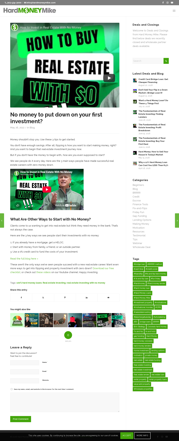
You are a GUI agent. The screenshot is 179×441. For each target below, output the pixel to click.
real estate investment (143, 370)
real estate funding (153, 360)
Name (45, 362)
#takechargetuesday (142, 317)
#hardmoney (139, 283)
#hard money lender (156, 283)
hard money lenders (142, 346)
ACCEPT (127, 435)
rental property (140, 379)
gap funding (139, 336)
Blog (32, 127)
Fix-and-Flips (140, 208)
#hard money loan (142, 288)
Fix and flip (138, 331)
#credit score (151, 269)
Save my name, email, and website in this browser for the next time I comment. (44, 389)
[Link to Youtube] (172, 3)
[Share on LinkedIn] (86, 298)
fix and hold (150, 331)
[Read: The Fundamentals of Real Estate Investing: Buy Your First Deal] (135, 139)
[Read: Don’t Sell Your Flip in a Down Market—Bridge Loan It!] (135, 91)
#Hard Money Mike (142, 298)
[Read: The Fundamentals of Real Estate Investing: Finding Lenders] (135, 112)
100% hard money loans (29, 283)
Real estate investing (54, 283)
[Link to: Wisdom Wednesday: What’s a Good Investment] (119, 320)
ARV (135, 322)
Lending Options (142, 220)
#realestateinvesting (142, 312)
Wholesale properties (143, 389)
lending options (158, 350)
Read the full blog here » (24, 258)
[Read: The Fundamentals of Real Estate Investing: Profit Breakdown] (135, 125)
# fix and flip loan (141, 279)
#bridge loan (139, 264)
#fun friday (155, 279)
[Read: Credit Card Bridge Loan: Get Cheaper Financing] (135, 80)
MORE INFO (142, 435)
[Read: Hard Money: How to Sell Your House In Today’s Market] (135, 153)
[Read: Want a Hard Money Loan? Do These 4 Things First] (135, 101)
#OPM (158, 307)
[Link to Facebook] (163, 3)
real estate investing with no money (86, 283)
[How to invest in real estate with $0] (64, 65)
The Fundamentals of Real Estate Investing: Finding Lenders (152, 114)
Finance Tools (140, 204)
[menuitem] (14, 2)
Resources (138, 231)
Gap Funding (140, 216)
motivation (138, 355)
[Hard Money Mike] (30, 10)
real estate (138, 360)
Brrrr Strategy (139, 327)
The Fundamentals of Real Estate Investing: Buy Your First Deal (152, 141)
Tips (135, 239)
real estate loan (157, 375)
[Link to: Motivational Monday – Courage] (90, 320)
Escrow (137, 200)
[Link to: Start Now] (46, 320)
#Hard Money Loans (142, 293)
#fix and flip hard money (155, 274)
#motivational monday (143, 307)
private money (151, 355)
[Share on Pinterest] (65, 298)
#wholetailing (159, 317)
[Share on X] (43, 298)
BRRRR (136, 192)
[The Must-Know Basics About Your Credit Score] (2, 220)
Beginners (138, 185)
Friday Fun (138, 212)
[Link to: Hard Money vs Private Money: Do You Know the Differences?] (104, 320)
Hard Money (152, 336)
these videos (43, 272)
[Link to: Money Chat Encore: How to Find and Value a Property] (32, 320)
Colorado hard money (157, 327)
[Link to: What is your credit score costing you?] (61, 320)
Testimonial (139, 235)
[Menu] (174, 10)
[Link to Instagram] (167, 3)
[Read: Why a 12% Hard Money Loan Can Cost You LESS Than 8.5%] (135, 163)
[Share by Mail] (108, 298)
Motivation (139, 227)
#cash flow (138, 269)
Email (44, 371)
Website (45, 380)
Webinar (137, 243)
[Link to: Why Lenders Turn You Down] (75, 320)
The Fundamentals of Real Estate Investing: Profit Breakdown (152, 127)
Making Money (141, 223)
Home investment (141, 350)
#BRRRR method (154, 264)
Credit (136, 196)
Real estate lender (141, 375)
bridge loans (145, 322)
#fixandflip (138, 274)
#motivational (160, 302)
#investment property (143, 302)
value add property (142, 384)
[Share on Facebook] (21, 298)
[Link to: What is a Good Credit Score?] (17, 320)
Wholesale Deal (141, 247)
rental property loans (158, 379)
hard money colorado (143, 341)
